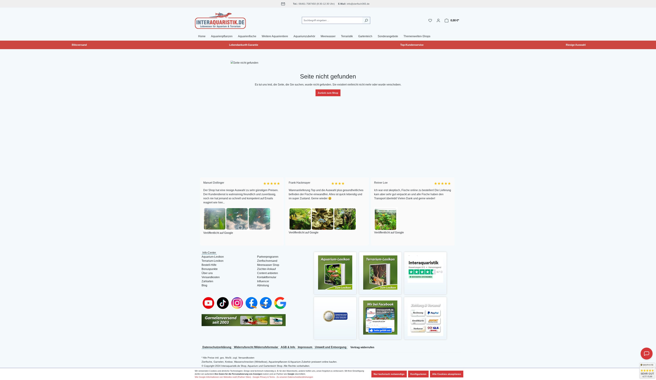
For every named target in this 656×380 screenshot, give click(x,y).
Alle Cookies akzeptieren (446, 374)
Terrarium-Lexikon (212, 260)
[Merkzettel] (430, 20)
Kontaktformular (266, 277)
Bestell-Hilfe (209, 264)
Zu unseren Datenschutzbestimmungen (295, 377)
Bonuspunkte (210, 269)
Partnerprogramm (267, 256)
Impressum (305, 347)
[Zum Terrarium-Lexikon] (380, 272)
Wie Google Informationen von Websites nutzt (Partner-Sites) (223, 377)
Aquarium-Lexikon (213, 256)
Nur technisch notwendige (389, 374)
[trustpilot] (425, 268)
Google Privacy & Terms (264, 377)
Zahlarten (207, 281)
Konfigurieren (418, 374)
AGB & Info (288, 347)
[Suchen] (366, 20)
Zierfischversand (267, 260)
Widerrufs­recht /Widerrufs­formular (256, 347)
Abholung (263, 285)
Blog (204, 285)
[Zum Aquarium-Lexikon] (335, 272)
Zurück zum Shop (328, 92)
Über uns (207, 273)
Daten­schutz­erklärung (216, 347)
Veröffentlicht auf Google (216, 232)
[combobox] (332, 20)
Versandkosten (211, 277)
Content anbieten (267, 273)
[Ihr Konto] (438, 20)
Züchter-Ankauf (266, 269)
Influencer (263, 281)
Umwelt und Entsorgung (330, 347)
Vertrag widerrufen (362, 347)
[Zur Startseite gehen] (220, 20)
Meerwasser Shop (268, 264)
